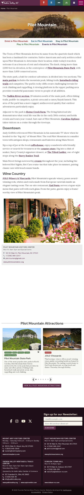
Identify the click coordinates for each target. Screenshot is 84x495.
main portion (10, 80)
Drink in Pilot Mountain (16, 41)
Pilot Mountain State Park (61, 68)
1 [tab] (36, 379)
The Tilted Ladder (56, 152)
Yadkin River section (18, 96)
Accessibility (36, 492)
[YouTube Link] (23, 421)
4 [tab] (43, 379)
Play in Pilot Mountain (28, 44)
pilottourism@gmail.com (15, 258)
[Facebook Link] (11, 421)
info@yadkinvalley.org (13, 479)
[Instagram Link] (16, 421)
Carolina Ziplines (70, 119)
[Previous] (33, 379)
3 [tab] (41, 379)
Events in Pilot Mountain (54, 44)
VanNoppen (67, 490)
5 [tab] (45, 379)
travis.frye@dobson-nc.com (57, 472)
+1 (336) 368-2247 (13, 256)
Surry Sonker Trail (29, 155)
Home (3, 8)
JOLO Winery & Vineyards (16, 178)
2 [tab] (38, 379)
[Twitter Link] (30, 421)
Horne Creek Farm (36, 112)
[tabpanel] (22, 351)
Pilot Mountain (12, 8)
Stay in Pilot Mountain (67, 41)
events (38, 161)
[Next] (50, 379)
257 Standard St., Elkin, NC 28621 (16, 474)
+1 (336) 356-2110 (53, 469)
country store (48, 148)
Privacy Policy (47, 492)
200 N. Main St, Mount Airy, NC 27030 (18, 446)
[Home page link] (20, 2)
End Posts (54, 185)
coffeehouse (37, 145)
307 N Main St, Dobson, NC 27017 (59, 467)
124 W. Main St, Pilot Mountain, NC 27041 (21, 253)
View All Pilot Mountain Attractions (42, 386)
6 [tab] (48, 379)
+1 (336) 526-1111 (11, 477)
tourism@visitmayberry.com (15, 451)
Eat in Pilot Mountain (42, 41)
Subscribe (49, 428)
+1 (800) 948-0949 (12, 449)
